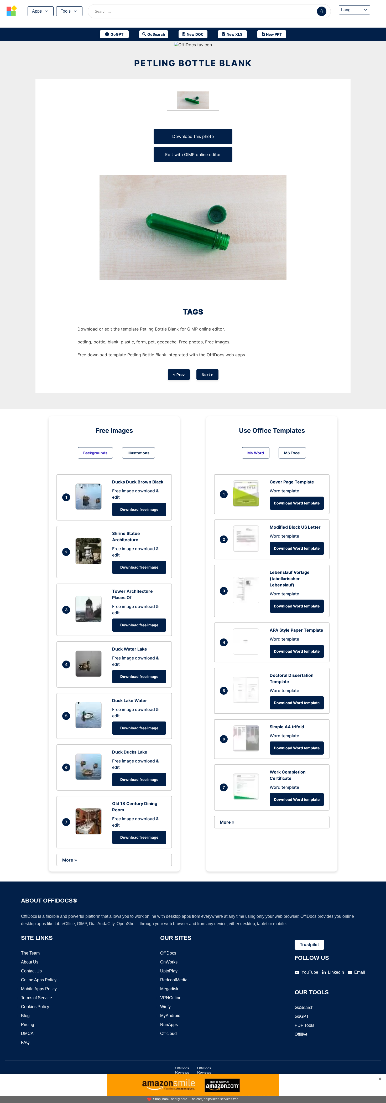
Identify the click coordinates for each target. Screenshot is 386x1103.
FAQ (25, 1042)
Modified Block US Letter (295, 527)
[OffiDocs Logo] (12, 11)
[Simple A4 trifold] (247, 749)
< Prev (179, 374)
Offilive (301, 1034)
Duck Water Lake (129, 649)
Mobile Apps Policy (39, 989)
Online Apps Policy (38, 980)
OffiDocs (168, 953)
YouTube (309, 972)
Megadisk (169, 989)
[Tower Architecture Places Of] (90, 620)
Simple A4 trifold (287, 726)
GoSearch (304, 1007)
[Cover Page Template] (247, 505)
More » (69, 860)
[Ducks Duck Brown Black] (90, 508)
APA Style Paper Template (296, 630)
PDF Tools (304, 1025)
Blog (25, 1015)
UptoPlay (169, 971)
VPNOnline (170, 998)
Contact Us (31, 971)
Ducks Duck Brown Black (137, 482)
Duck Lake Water (129, 700)
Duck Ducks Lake (129, 752)
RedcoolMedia (173, 980)
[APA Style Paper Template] (247, 653)
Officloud (168, 1033)
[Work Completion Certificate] (247, 798)
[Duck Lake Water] (90, 726)
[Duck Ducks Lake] (90, 778)
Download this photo (193, 136)
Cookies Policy (35, 1006)
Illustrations (138, 453)
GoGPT (302, 1016)
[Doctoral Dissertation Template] (247, 701)
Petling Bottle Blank (193, 63)
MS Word (255, 453)
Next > (207, 374)
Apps (37, 11)
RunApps (169, 1024)
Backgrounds (95, 453)
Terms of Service (36, 998)
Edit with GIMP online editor (193, 154)
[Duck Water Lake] (90, 675)
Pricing (27, 1024)
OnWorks (169, 962)
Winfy (165, 1006)
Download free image (139, 509)
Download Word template (297, 503)
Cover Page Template (292, 482)
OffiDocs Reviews (182, 1070)
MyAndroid (170, 1015)
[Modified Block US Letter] (247, 550)
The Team (30, 953)
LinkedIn (336, 972)
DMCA (27, 1033)
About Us (29, 962)
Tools (66, 11)
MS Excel (292, 453)
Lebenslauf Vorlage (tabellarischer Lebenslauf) (290, 578)
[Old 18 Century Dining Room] (90, 833)
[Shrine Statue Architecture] (90, 562)
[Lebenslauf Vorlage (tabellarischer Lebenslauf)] (247, 601)
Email (359, 972)
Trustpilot (309, 944)
